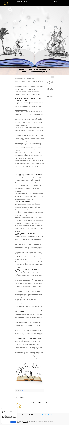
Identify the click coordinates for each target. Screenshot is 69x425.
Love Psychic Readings (41, 406)
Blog (24, 1)
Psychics (44, 73)
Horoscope (47, 405)
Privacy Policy (44, 414)
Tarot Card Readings (41, 407)
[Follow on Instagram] (18, 410)
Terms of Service (51, 414)
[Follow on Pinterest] (20, 410)
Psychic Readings (40, 73)
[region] (9, 416)
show (22, 390)
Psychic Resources (19, 1)
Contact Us (30, 1)
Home (31, 404)
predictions (34, 73)
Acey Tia (25, 73)
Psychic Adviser (48, 406)
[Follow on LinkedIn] (17, 410)
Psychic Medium (48, 407)
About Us (27, 1)
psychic (33, 245)
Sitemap (47, 404)
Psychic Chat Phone (18, 414)
